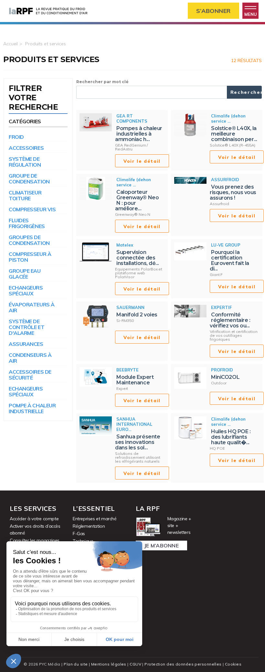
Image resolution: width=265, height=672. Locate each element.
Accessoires (26, 148)
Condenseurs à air (30, 358)
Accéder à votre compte (34, 519)
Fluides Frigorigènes (27, 223)
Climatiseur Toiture (25, 195)
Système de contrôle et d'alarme (26, 327)
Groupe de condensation (29, 178)
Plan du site (76, 664)
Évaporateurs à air (32, 307)
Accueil (10, 43)
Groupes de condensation (29, 240)
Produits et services (45, 43)
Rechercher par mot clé (102, 81)
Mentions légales (108, 664)
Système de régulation (25, 162)
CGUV (135, 664)
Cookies (233, 664)
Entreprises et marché (95, 519)
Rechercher (246, 92)
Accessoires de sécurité (30, 374)
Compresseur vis (32, 209)
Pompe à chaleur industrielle (32, 408)
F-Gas (79, 533)
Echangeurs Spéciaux (26, 391)
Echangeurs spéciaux (26, 290)
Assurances (26, 344)
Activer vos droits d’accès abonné (35, 529)
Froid (16, 137)
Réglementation (89, 526)
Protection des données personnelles (182, 664)
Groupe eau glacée (25, 274)
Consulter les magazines (34, 540)
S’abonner (213, 11)
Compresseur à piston (30, 257)
